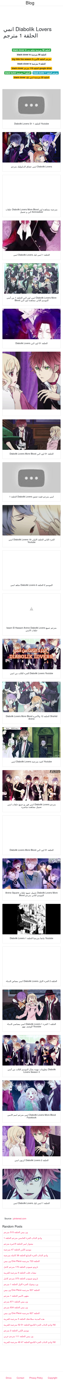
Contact (20, 1377)
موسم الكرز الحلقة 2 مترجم (16, 1330)
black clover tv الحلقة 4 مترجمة (31, 63)
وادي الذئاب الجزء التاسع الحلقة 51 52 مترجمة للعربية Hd (30, 1324)
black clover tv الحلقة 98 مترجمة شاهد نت (31, 50)
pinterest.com (19, 1218)
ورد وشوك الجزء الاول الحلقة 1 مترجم (21, 1284)
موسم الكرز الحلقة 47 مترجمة (17, 1249)
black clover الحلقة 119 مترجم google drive (31, 68)
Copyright (52, 1377)
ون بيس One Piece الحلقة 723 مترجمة (22, 1261)
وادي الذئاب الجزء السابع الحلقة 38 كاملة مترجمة (26, 1255)
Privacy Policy (36, 1377)
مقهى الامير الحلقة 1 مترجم (16, 1295)
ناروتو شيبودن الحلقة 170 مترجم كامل (21, 1266)
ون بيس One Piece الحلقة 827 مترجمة (22, 1313)
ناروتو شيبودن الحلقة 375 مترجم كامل (21, 1278)
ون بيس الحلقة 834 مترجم (16, 1307)
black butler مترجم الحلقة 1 (45, 72)
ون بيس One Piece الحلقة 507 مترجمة (22, 1289)
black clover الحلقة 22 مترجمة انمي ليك (31, 77)
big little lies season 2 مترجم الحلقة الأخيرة (31, 59)
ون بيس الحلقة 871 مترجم (16, 1301)
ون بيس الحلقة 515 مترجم (16, 1232)
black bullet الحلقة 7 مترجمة (17, 72)
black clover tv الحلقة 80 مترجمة (31, 54)
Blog (30, 2)
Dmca (8, 1377)
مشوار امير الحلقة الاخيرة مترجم (18, 1243)
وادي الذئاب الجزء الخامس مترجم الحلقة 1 (23, 1237)
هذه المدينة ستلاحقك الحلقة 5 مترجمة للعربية (24, 1318)
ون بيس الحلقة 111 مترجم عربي (18, 1336)
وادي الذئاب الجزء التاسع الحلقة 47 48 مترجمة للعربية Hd (30, 1342)
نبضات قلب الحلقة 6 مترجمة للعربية (20, 1272)
